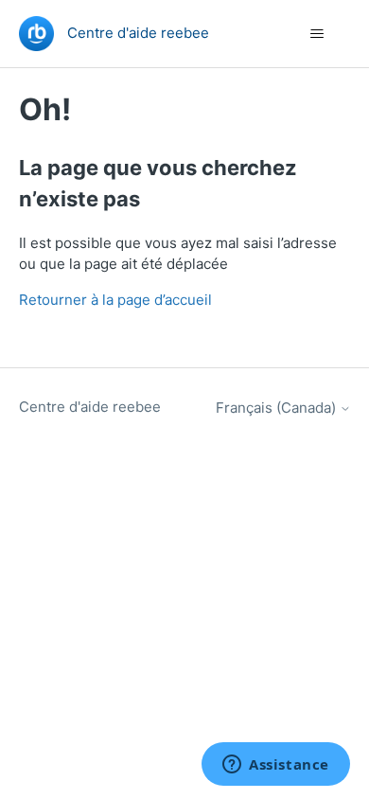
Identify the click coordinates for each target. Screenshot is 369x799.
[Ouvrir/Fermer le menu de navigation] (317, 34)
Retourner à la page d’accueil (115, 300)
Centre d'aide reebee (90, 407)
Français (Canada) (278, 408)
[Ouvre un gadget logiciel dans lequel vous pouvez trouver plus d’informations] (276, 766)
